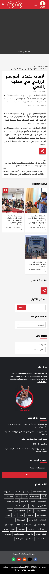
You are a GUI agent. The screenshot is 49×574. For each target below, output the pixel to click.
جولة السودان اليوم (40, 524)
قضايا (12, 529)
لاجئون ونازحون (41, 534)
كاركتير (6, 529)
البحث (21, 307)
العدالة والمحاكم (20, 510)
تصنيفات (42, 344)
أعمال (44, 496)
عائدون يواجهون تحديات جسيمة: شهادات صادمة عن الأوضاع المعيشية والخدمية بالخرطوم (25, 450)
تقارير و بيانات (21, 520)
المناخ (21, 515)
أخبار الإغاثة (6, 491)
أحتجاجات (17, 491)
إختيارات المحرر (34, 496)
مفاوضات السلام (19, 534)
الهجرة (8, 515)
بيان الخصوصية (29, 554)
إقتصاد (18, 496)
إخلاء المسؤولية (18, 554)
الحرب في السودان (12, 501)
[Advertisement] (24, 24)
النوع (14, 515)
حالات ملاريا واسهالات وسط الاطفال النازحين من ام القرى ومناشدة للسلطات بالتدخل (25, 163)
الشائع (25, 506)
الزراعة (32, 506)
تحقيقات (43, 520)
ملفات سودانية (41, 539)
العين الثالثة (30, 515)
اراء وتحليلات (42, 501)
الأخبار (33, 501)
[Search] (3, 4)
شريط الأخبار (9, 524)
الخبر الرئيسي (42, 506)
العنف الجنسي (41, 515)
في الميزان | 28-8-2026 (40, 444)
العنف (10, 510)
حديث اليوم (27, 524)
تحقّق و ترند (33, 520)
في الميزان (21, 529)
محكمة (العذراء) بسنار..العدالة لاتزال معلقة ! (37, 264)
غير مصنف (31, 529)
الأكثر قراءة (24, 501)
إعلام (25, 496)
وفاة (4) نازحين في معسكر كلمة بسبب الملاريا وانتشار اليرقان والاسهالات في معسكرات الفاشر (23, 171)
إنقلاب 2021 (9, 496)
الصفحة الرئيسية (41, 510)
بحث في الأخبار (39, 299)
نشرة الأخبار (29, 539)
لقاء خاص (30, 534)
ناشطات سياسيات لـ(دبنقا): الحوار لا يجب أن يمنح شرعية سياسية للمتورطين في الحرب (37, 220)
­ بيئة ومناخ (26, 491)
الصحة (18, 506)
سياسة (18, 524)
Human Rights (39, 491)
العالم (30, 510)
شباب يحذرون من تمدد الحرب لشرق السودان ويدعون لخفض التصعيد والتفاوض (14, 220)
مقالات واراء (7, 534)
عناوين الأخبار (42, 529)
